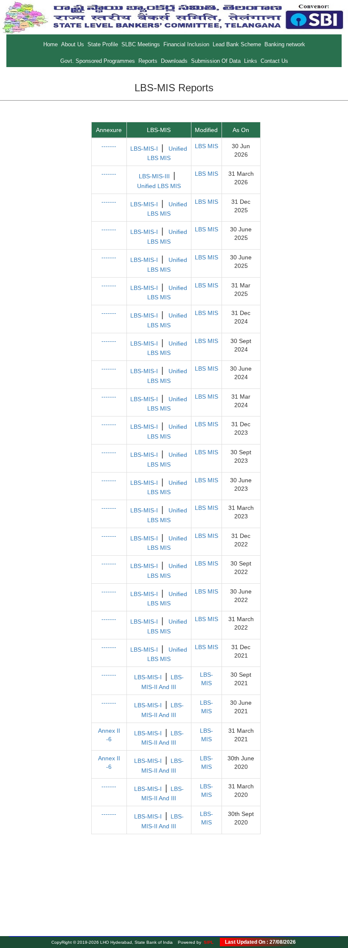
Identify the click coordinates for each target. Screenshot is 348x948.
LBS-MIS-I (144, 148)
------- (108, 146)
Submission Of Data (216, 61)
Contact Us (274, 61)
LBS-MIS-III (154, 176)
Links (250, 61)
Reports (147, 61)
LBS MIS (206, 146)
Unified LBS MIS (159, 186)
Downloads (174, 61)
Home (50, 44)
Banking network (284, 44)
